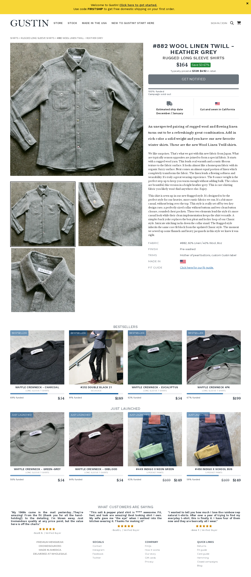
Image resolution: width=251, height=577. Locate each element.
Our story (150, 553)
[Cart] (239, 23)
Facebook (98, 553)
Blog (199, 565)
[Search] (232, 23)
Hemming (203, 557)
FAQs (148, 545)
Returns (201, 545)
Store (58, 23)
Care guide (203, 553)
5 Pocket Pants (155, 472)
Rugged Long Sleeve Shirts (37, 38)
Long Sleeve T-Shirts (37, 390)
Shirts (14, 38)
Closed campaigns (207, 561)
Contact (97, 545)
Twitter (97, 557)
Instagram (99, 549)
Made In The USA (94, 23)
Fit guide (202, 549)
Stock (72, 23)
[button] (76, 109)
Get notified (194, 79)
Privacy (149, 561)
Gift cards (150, 557)
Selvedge (96, 390)
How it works (152, 549)
